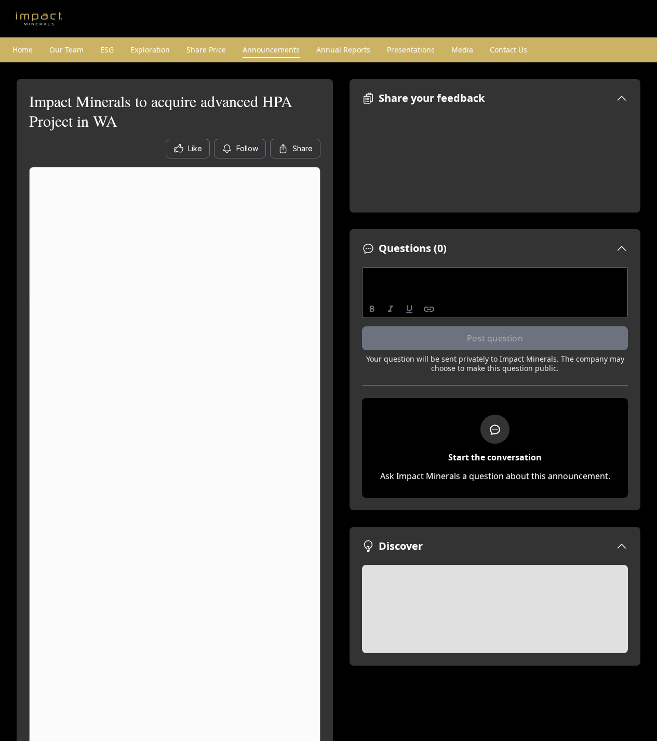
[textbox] (495, 277)
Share (302, 148)
